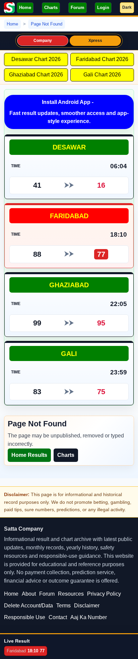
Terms (63, 605)
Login (103, 7)
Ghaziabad (69, 285)
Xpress (95, 40)
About (29, 594)
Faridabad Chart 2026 (102, 59)
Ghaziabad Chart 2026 (36, 74)
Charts (51, 7)
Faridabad (69, 216)
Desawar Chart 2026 (36, 59)
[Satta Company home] (9, 7)
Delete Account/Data (28, 605)
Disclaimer (86, 605)
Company (42, 40)
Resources (71, 594)
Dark (127, 7)
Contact (58, 617)
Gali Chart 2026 (102, 74)
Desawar (69, 147)
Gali (69, 353)
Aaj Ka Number (88, 617)
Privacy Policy (104, 594)
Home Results (29, 455)
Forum (77, 7)
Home (25, 7)
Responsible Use (24, 617)
